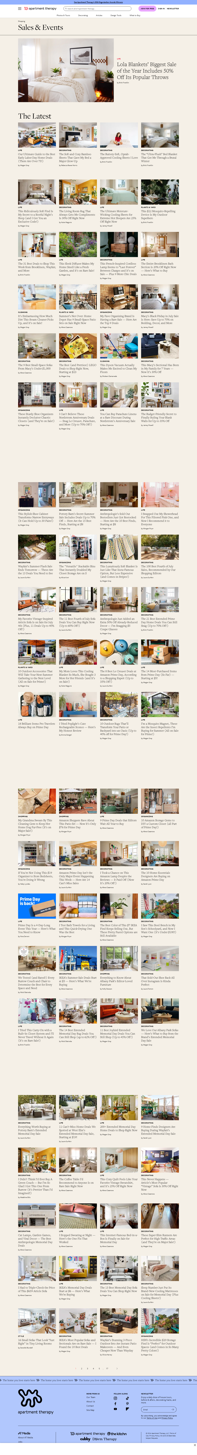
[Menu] (19, 8)
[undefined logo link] (40, 8)
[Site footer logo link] (50, 1400)
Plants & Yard (148, 207)
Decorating (83, 15)
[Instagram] (115, 1398)
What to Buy (135, 15)
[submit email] (172, 1409)
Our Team (90, 1397)
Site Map (90, 1410)
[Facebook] (115, 1403)
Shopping (21, 21)
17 (107, 1368)
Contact (90, 1405)
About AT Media (25, 1437)
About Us (90, 1401)
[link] (148, 70)
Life (119, 59)
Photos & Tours (63, 15)
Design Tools (116, 15)
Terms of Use (152, 1418)
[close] (195, 1445)
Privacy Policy (167, 1418)
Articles (99, 15)
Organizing (106, 312)
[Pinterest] (127, 1403)
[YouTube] (115, 1409)
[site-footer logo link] (24, 1433)
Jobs (20, 1441)
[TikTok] (127, 1398)
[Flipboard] (127, 1409)
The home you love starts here (21, 1380)
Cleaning (22, 312)
